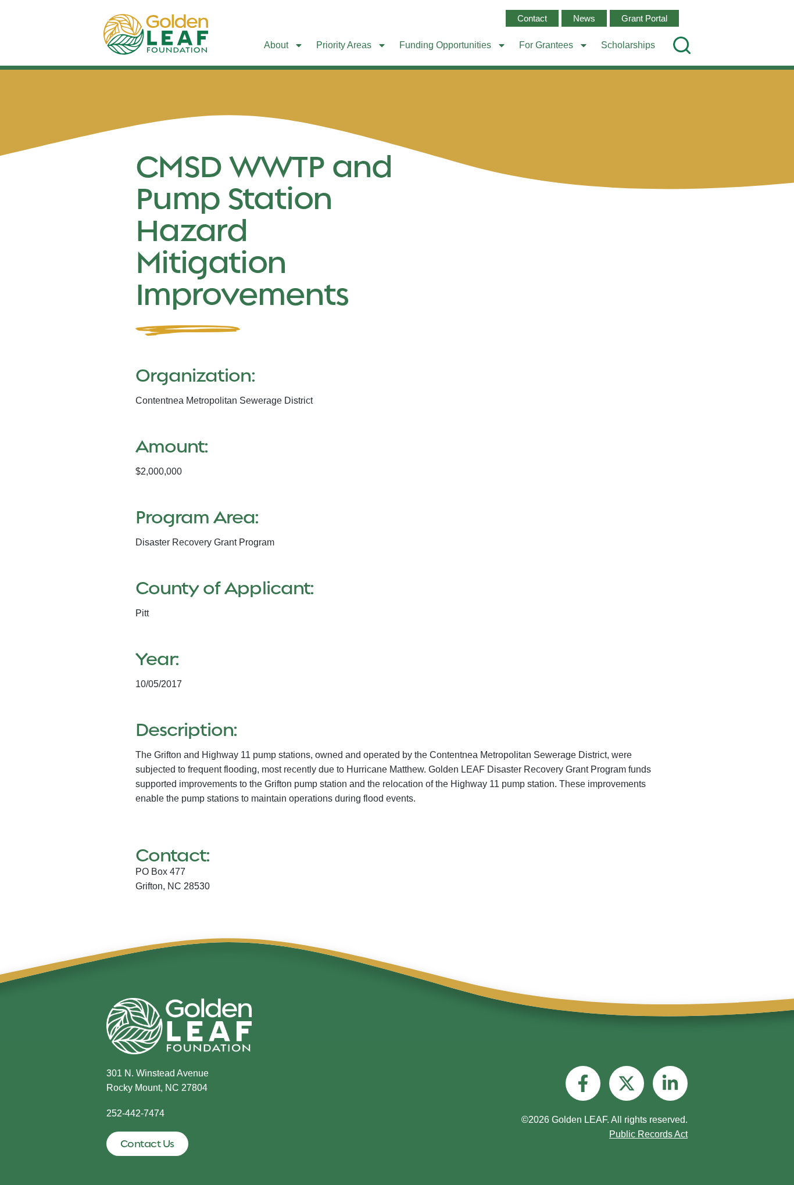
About (276, 45)
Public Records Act (648, 1134)
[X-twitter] (626, 1083)
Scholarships (628, 45)
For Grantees (546, 45)
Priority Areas (343, 45)
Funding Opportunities (445, 45)
